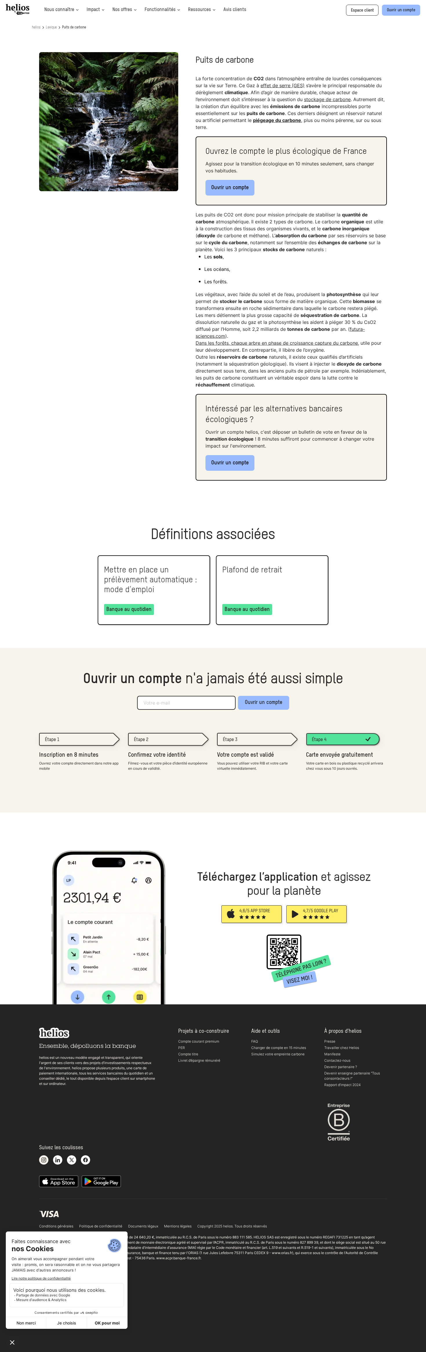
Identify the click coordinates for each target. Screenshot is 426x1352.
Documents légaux (143, 1226)
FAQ (254, 1041)
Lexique (51, 27)
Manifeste (332, 1054)
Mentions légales (178, 1226)
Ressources (199, 10)
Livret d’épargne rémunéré (199, 1060)
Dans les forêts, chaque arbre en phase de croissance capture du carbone (277, 343)
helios (36, 27)
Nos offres (122, 10)
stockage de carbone (327, 99)
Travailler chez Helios (341, 1048)
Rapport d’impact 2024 (342, 1085)
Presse (329, 1041)
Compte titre (188, 1054)
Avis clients (234, 10)
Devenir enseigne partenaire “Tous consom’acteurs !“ (352, 1076)
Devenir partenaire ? (340, 1067)
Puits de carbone (74, 27)
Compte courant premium (198, 1041)
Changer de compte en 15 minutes (278, 1048)
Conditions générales (56, 1226)
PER (181, 1048)
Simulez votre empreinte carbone (278, 1054)
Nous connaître (59, 10)
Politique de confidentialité (100, 1226)
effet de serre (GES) (283, 85)
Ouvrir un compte (230, 187)
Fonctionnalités (160, 10)
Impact (93, 10)
